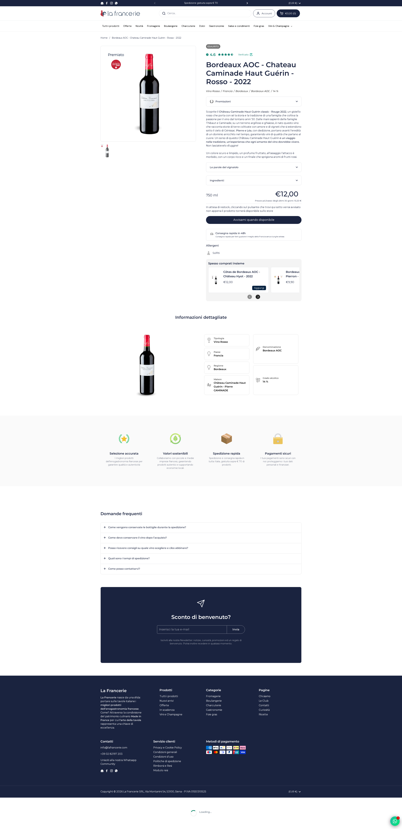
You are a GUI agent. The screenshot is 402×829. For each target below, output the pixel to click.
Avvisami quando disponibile (253, 220)
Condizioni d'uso (163, 756)
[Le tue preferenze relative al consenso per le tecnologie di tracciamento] (5, 823)
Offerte (164, 705)
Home (104, 37)
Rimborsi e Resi (162, 765)
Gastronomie (214, 709)
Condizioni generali (165, 752)
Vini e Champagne (171, 714)
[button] (253, 101)
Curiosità (264, 709)
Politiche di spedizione (167, 761)
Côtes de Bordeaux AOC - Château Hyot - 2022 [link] (241, 274)
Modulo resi (160, 770)
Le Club (264, 700)
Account (267, 13)
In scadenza (167, 709)
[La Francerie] (120, 13)
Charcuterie (213, 705)
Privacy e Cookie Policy (167, 747)
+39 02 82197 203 (111, 753)
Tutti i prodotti (169, 696)
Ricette (263, 714)
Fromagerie (213, 696)
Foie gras (211, 714)
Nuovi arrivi (167, 700)
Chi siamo (264, 696)
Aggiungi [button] (259, 288)
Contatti (264, 705)
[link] (216, 280)
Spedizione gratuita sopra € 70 (201, 3)
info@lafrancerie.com (113, 747)
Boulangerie (214, 700)
